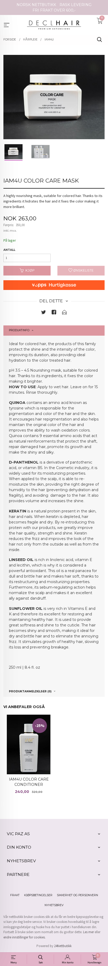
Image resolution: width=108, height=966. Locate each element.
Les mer (88, 932)
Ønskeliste (83, 270)
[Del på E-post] (64, 313)
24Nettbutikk (63, 946)
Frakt (15, 895)
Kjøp (30, 270)
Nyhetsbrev (54, 905)
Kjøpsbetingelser (38, 895)
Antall (9, 250)
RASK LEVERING (75, 4)
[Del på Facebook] (54, 313)
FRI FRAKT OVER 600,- (54, 10)
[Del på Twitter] (43, 313)
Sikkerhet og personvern (77, 895)
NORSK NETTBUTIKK (36, 4)
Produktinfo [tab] (19, 330)
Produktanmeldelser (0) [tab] (30, 691)
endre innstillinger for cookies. (24, 937)
